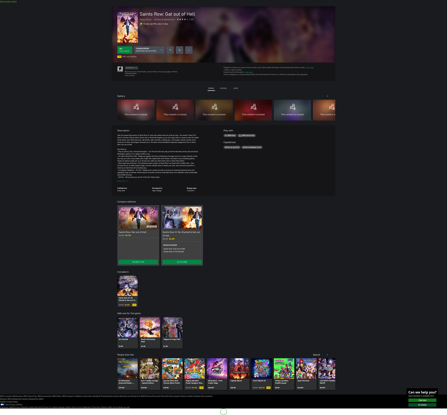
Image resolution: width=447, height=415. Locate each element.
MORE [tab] (236, 88)
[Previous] (322, 96)
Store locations (206, 396)
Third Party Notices (99, 407)
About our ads (124, 407)
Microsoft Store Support (170, 396)
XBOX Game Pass (30, 396)
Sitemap (24, 407)
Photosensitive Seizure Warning (113, 396)
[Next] (327, 96)
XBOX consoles (6, 396)
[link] (127, 291)
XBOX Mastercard (14, 398)
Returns (184, 396)
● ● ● (189, 50)
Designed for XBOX (35, 398)
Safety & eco (113, 407)
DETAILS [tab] (211, 88)
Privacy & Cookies (50, 407)
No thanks (422, 405)
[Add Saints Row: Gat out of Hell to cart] (179, 50)
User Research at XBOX (136, 396)
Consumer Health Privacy (10, 407)
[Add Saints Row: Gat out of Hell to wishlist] (170, 50)
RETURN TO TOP (138, 262)
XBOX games (17, 396)
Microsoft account (153, 396)
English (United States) (9, 401)
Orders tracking (193, 396)
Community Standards (91, 396)
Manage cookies (64, 407)
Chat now (422, 400)
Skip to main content (8, 1)
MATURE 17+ (130, 68)
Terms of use (76, 407)
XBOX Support (68, 396)
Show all (316, 354)
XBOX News (57, 396)
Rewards (3, 398)
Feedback (78, 396)
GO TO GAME (182, 262)
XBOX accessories (45, 396)
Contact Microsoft (35, 407)
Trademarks (86, 407)
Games (25, 398)
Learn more (310, 67)
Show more (121, 181)
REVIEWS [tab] (223, 88)
